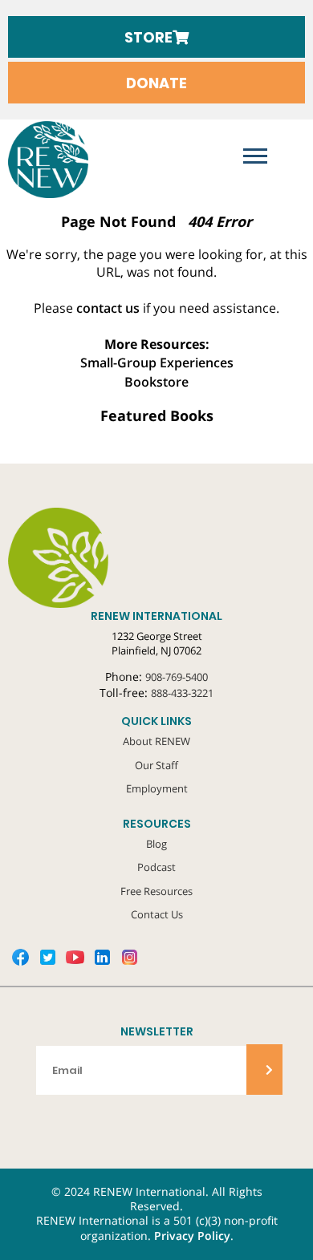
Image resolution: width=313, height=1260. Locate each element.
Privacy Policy (192, 1236)
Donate (156, 83)
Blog (156, 844)
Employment (157, 788)
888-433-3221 (182, 693)
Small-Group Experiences (157, 362)
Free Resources (156, 891)
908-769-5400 (176, 677)
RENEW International (48, 160)
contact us (108, 308)
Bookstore (156, 382)
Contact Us (157, 914)
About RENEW (156, 741)
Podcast (156, 867)
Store (148, 37)
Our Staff (156, 765)
